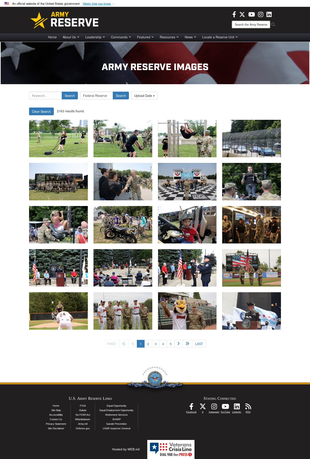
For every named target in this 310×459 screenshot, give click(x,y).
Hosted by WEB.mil (126, 449)
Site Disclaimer (56, 428)
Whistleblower (82, 419)
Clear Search (41, 111)
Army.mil (82, 423)
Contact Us (56, 419)
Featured (143, 37)
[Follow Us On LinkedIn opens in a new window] (236, 408)
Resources (167, 37)
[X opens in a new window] (242, 14)
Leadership (93, 37)
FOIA (83, 405)
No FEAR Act (83, 414)
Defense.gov (83, 428)
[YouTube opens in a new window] (251, 14)
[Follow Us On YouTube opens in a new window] (225, 408)
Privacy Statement (56, 423)
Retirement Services (116, 414)
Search (70, 95)
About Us (69, 37)
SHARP (116, 419)
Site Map (56, 410)
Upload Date (143, 95)
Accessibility (56, 414)
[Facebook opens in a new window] (234, 14)
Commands (119, 37)
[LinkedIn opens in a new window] (269, 14)
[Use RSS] (248, 408)
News (189, 37)
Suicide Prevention (116, 423)
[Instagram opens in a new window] (260, 14)
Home (52, 37)
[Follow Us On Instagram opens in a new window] (214, 408)
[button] (99, 3)
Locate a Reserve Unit (218, 37)
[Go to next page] (178, 344)
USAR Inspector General (116, 428)
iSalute (82, 410)
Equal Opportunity (116, 405)
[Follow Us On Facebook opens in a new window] (191, 408)
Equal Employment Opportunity (116, 410)
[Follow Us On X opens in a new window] (202, 408)
